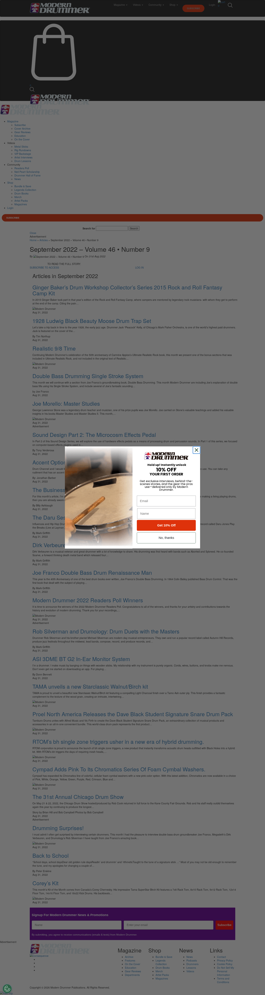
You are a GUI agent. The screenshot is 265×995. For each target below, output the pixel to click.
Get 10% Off (166, 525)
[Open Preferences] (7, 988)
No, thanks (166, 538)
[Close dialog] (197, 450)
